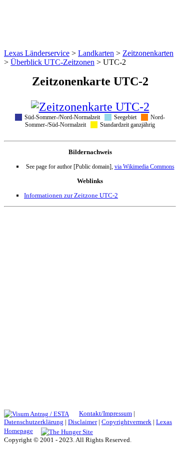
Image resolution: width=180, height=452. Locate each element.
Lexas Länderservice (37, 53)
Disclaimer (82, 422)
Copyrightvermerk (127, 422)
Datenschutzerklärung (34, 422)
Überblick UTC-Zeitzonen (52, 62)
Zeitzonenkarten (148, 53)
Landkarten (96, 53)
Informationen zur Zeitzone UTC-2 (71, 195)
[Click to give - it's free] (67, 431)
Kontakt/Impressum (105, 413)
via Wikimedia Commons (144, 166)
